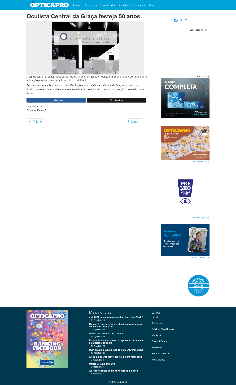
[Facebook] (176, 21)
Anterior (36, 121)
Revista (77, 5)
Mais (152, 5)
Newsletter (125, 5)
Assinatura (91, 5)
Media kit (156, 335)
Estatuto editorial (160, 353)
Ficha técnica (158, 359)
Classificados (107, 5)
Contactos (140, 5)
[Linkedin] (185, 21)
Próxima (135, 121)
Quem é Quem (159, 341)
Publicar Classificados (163, 329)
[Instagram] (181, 21)
